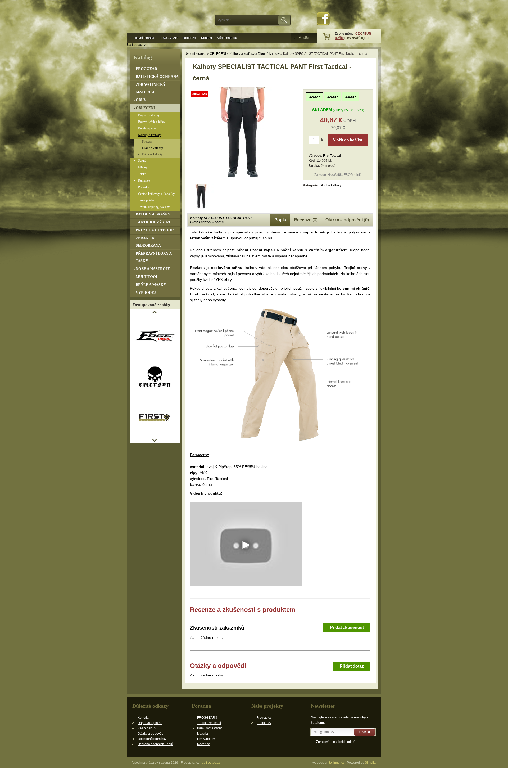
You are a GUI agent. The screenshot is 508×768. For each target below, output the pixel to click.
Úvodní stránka (195, 54)
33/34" (350, 97)
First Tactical (332, 156)
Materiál (203, 733)
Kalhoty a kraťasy (242, 54)
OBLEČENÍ (218, 54)
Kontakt (206, 38)
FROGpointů (353, 175)
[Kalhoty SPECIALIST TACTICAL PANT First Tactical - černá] (242, 181)
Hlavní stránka (144, 38)
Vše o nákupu (227, 38)
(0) (306, 220)
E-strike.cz (264, 723)
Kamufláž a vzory (209, 728)
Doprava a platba (150, 723)
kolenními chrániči (353, 288)
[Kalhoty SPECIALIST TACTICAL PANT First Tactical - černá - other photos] (201, 196)
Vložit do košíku (347, 140)
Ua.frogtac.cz (136, 45)
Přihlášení (305, 38)
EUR (367, 33)
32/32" (314, 97)
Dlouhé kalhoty (269, 54)
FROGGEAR (169, 38)
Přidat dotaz (352, 666)
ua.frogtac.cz (211, 763)
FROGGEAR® (207, 718)
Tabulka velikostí (209, 723)
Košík (339, 38)
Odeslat (365, 732)
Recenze (189, 38)
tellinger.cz (336, 763)
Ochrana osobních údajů (155, 744)
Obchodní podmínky (152, 739)
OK (284, 20)
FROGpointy (206, 739)
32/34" (332, 97)
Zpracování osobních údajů (335, 742)
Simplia (370, 763)
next (154, 440)
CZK (358, 33)
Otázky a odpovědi (151, 733)
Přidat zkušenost (347, 627)
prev (154, 312)
